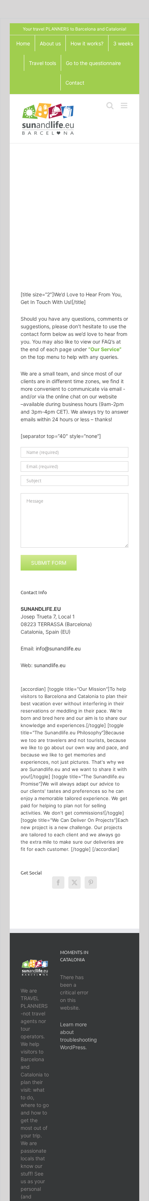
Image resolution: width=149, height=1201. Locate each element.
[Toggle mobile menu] (124, 105)
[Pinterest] (91, 882)
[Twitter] (74, 882)
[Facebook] (58, 882)
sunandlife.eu (49, 665)
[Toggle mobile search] (110, 105)
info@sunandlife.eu (58, 648)
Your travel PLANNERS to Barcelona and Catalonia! (74, 29)
